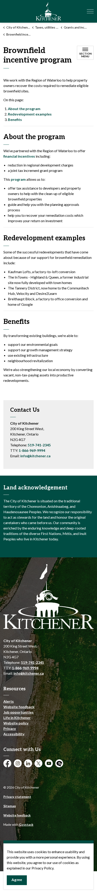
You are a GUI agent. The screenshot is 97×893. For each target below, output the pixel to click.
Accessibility (14, 734)
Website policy (16, 723)
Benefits (15, 119)
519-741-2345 (39, 445)
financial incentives (19, 156)
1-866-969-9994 (32, 450)
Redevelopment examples (30, 114)
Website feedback (19, 707)
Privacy (9, 728)
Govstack (26, 824)
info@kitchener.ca (35, 456)
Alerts (8, 701)
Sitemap (9, 806)
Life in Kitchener (17, 717)
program (18, 179)
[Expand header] (90, 11)
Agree (17, 880)
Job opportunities (18, 712)
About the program (24, 108)
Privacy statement (17, 797)
